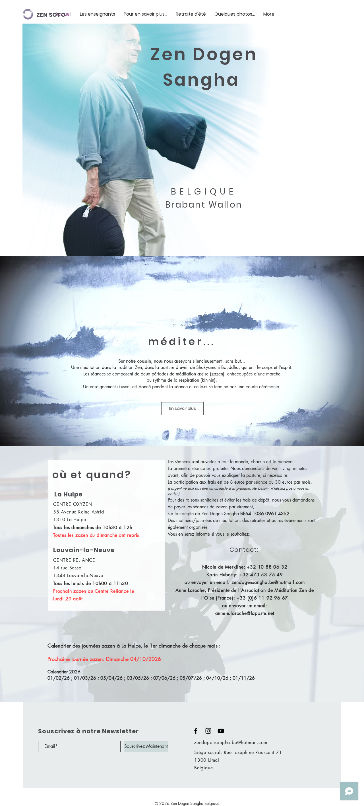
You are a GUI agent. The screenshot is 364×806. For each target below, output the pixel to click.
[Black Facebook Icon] (196, 731)
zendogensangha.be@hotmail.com (268, 582)
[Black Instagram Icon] (208, 731)
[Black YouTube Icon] (221, 731)
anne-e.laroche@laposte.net (244, 613)
